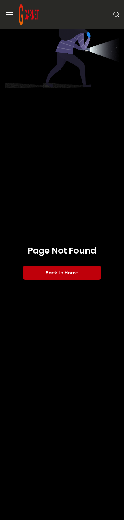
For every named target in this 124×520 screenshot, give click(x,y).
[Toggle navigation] (9, 14)
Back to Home (62, 273)
